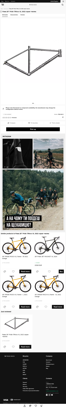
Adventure (6, 8)
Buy (61, 271)
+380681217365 (50, 383)
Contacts (13, 1)
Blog (2, 1)
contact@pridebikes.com (52, 391)
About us (7, 1)
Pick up (33, 129)
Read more (25, 271)
